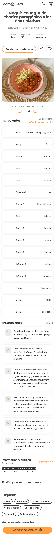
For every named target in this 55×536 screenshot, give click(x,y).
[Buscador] (43, 4)
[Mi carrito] (50, 4)
